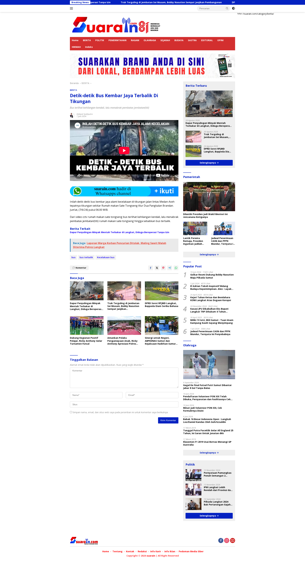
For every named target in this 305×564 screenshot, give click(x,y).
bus (73, 257)
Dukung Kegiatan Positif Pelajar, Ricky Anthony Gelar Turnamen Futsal (86, 340)
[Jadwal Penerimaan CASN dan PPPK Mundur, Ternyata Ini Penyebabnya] (223, 228)
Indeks (89, 46)
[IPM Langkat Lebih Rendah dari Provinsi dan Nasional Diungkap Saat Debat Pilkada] (193, 490)
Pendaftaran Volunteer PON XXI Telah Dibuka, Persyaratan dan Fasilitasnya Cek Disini (207, 398)
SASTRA (192, 40)
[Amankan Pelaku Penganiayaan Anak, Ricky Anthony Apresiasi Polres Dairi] (124, 325)
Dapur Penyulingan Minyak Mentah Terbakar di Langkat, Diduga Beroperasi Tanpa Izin (119, 232)
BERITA (87, 40)
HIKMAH (76, 46)
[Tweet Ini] (157, 267)
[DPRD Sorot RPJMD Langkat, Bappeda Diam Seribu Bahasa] (162, 290)
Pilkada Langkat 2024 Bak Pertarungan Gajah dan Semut (217, 503)
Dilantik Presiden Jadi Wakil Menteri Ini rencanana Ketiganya (205, 215)
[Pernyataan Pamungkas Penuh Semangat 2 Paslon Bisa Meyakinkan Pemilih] (193, 475)
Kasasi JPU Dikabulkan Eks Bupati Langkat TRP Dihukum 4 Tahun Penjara (209, 310)
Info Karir (155, 551)
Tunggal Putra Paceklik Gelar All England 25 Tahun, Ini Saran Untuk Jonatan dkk (208, 432)
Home (75, 40)
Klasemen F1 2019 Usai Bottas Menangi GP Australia (207, 443)
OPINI (220, 40)
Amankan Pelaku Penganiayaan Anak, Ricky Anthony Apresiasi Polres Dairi (122, 340)
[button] (227, 8)
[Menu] (72, 8)
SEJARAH (165, 40)
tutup (239, 14)
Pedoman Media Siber (191, 551)
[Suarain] (116, 24)
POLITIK (99, 40)
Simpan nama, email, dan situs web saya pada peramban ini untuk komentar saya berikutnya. (120, 412)
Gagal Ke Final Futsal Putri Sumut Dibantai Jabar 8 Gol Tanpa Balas (207, 386)
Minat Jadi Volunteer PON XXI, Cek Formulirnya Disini (202, 409)
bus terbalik (86, 257)
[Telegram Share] (169, 267)
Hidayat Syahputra (85, 114)
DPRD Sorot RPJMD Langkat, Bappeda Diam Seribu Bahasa (161, 305)
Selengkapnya (208, 162)
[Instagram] (226, 541)
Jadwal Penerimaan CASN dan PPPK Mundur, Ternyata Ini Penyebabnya (223, 241)
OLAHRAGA (150, 40)
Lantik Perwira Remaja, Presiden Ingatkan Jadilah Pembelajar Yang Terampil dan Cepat (194, 241)
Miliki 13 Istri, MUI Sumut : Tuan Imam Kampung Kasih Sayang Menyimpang (211, 321)
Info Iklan (169, 551)
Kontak (130, 551)
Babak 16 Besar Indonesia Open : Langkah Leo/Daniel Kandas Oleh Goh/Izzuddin (207, 420)
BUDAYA (178, 40)
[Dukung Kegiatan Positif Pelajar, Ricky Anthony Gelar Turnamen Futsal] (87, 325)
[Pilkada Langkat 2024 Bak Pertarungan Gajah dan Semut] (193, 504)
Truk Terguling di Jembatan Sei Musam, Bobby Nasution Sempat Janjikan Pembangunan (146, 2)
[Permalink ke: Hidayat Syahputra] (72, 115)
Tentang (117, 551)
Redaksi (142, 551)
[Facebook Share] (150, 267)
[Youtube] (232, 541)
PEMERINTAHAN (117, 40)
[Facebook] (220, 541)
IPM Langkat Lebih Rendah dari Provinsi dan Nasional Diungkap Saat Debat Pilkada (218, 489)
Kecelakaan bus (105, 257)
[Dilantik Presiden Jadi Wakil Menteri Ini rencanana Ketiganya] (209, 196)
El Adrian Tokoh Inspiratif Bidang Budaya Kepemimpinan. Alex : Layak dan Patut (210, 287)
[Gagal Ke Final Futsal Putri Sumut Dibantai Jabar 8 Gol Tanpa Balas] (209, 364)
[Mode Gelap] (233, 8)
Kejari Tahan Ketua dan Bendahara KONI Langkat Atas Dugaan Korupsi (210, 299)
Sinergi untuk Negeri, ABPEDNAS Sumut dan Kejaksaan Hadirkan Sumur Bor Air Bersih (160, 340)
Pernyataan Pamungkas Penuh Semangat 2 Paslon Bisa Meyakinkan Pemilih (217, 474)
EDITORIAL (207, 40)
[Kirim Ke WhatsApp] (176, 267)
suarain (151, 555)
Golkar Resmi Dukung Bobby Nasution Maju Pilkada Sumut (212, 276)
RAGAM (135, 40)
